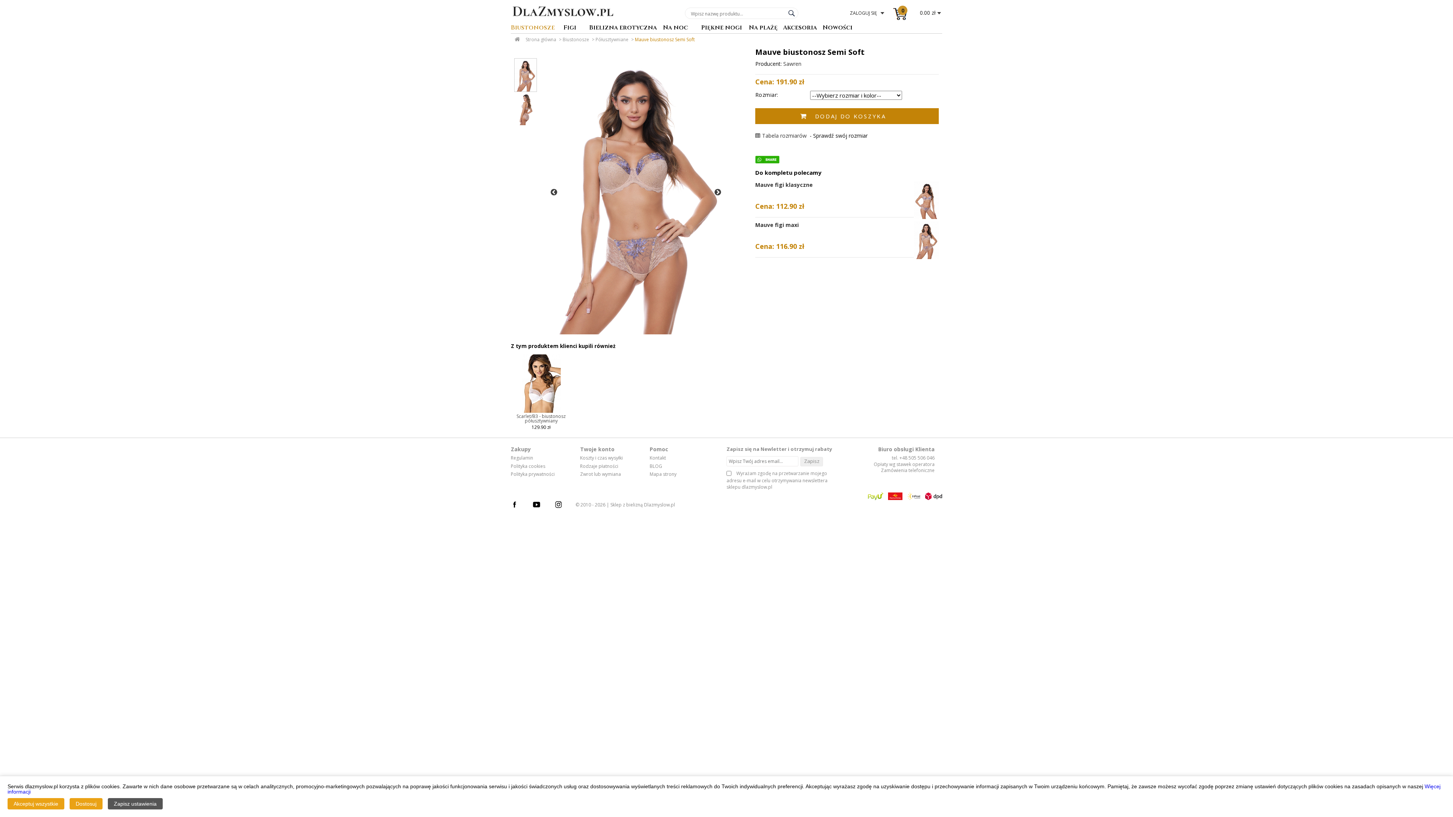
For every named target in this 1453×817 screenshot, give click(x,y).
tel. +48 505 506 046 (913, 458)
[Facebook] (518, 505)
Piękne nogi (721, 28)
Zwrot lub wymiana (600, 474)
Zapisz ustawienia (135, 804)
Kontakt (658, 458)
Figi (569, 28)
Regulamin (522, 458)
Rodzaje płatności (599, 466)
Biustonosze (533, 28)
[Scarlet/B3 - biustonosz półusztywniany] (541, 412)
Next (718, 192)
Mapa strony (663, 474)
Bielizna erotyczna (623, 28)
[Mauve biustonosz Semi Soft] (635, 192)
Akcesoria (800, 28)
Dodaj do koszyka (850, 116)
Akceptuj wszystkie (36, 804)
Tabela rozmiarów (784, 135)
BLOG (656, 466)
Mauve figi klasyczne (784, 184)
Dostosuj (86, 804)
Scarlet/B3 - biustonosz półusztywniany (541, 418)
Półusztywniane (612, 39)
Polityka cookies (528, 466)
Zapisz (812, 461)
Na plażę (763, 28)
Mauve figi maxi (777, 224)
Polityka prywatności (533, 474)
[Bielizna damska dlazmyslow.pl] (563, 21)
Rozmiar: (766, 94)
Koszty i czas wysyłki (601, 458)
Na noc (675, 28)
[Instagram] (562, 505)
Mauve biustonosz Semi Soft (665, 39)
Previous (554, 192)
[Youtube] (540, 505)
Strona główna (541, 39)
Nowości (838, 28)
